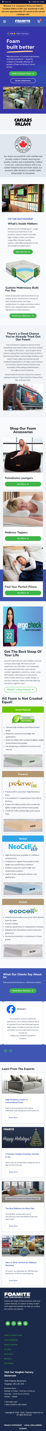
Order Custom (10, 1335)
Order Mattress (11, 1340)
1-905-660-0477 (11, 1402)
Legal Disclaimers (33, 1425)
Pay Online (9, 1363)
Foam (19, 1335)
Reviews (8, 1358)
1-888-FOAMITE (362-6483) (15, 1405)
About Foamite (10, 1344)
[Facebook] (7, 1323)
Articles (7, 1349)
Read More (13, 1117)
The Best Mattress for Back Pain (19, 1208)
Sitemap (23, 1429)
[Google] (25, 1323)
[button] (5, 1051)
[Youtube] (19, 1323)
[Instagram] (13, 1323)
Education (8, 1354)
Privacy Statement (13, 1425)
